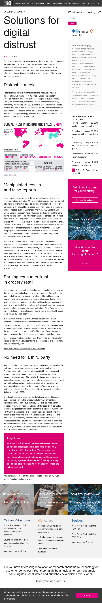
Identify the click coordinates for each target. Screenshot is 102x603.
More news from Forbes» (82, 542)
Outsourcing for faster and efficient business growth (85, 145)
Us (98, 3)
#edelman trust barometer (25, 475)
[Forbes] (85, 520)
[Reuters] (51, 520)
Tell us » (84, 263)
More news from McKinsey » (16, 551)
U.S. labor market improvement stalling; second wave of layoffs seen (51, 540)
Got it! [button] (87, 596)
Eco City (25, 3)
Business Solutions (71, 3)
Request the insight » (85, 200)
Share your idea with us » (51, 581)
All (97, 170)
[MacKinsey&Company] (17, 520)
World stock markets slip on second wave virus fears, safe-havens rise (50, 528)
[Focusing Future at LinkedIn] (73, 31)
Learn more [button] (9, 599)
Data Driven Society (54, 3)
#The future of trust (24, 479)
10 (73, 173)
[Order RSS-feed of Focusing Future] (91, 31)
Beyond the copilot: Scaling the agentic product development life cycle (17, 542)
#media (13, 479)
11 (76, 173)
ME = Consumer (37, 3)
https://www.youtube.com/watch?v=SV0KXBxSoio (24, 348)
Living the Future (88, 3)
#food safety (49, 475)
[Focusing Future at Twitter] (77, 31)
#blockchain (9, 475)
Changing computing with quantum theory (85, 133)
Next (80, 173)
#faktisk (40, 475)
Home (17, 3)
